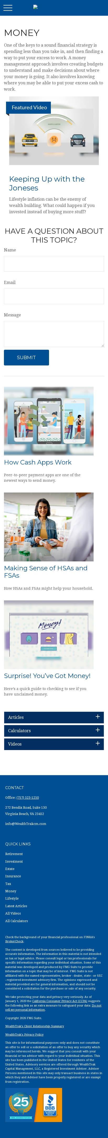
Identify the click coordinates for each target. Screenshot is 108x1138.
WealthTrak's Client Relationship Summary (34, 1026)
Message (12, 315)
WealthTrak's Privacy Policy (24, 1034)
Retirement (14, 854)
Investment (14, 861)
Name (10, 250)
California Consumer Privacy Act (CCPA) (59, 1001)
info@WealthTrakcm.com (25, 824)
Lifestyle (12, 898)
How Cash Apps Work (38, 462)
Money (10, 891)
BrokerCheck (14, 941)
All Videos (13, 913)
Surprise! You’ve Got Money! (47, 676)
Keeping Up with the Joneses (47, 183)
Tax (8, 884)
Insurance (13, 876)
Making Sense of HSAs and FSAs (46, 571)
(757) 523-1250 (28, 798)
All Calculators (16, 921)
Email (9, 282)
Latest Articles (16, 906)
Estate (9, 869)
